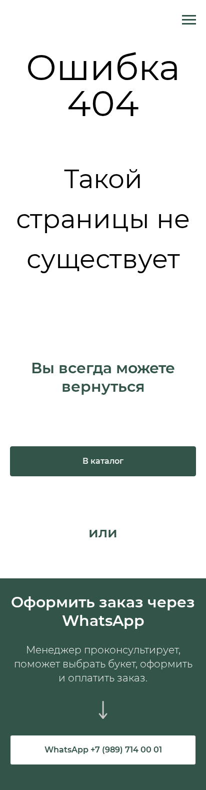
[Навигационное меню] (189, 20)
